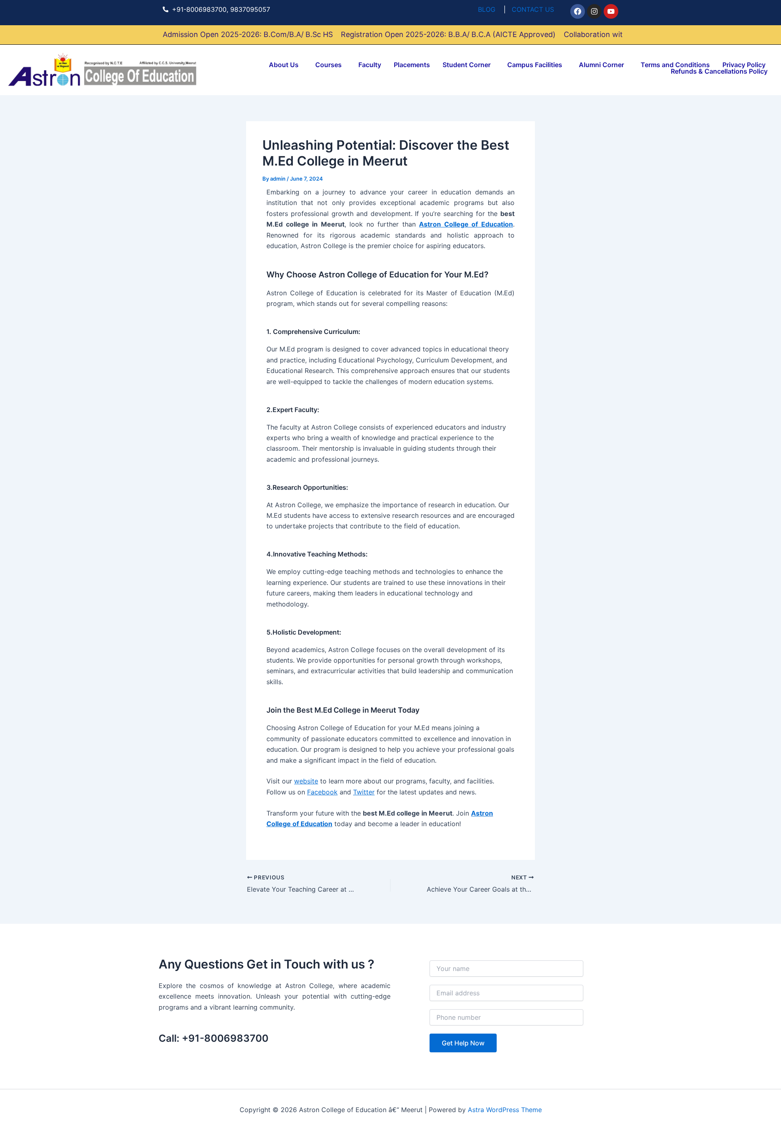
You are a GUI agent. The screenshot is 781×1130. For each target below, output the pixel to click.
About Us (284, 64)
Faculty (369, 64)
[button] (286, 64)
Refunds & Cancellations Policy (719, 71)
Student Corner (467, 64)
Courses (328, 64)
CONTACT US (533, 9)
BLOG (486, 9)
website (306, 781)
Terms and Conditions (675, 64)
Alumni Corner (601, 64)
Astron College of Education (466, 224)
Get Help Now (463, 1043)
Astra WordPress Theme (505, 1110)
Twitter (364, 792)
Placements (412, 64)
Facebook (322, 792)
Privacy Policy (744, 64)
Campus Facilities (534, 64)
